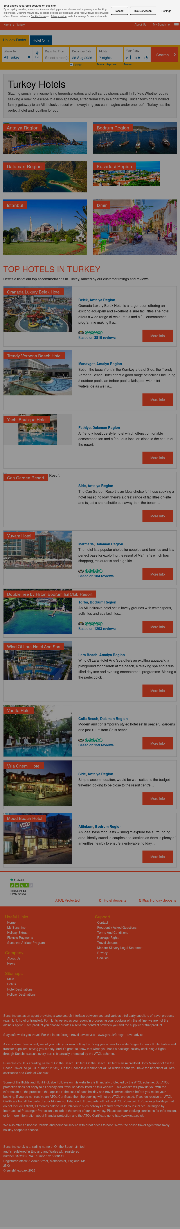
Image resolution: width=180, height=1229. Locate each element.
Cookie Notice (38, 16)
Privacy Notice (59, 16)
